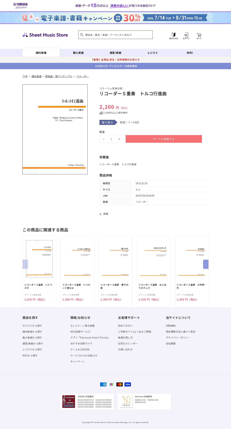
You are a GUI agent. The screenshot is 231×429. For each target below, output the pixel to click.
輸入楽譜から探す (32, 337)
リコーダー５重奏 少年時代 (190, 286)
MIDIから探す (30, 355)
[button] (115, 35)
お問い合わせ (125, 349)
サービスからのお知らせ (84, 355)
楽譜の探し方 (125, 337)
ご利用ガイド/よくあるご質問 (134, 331)
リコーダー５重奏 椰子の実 (114, 286)
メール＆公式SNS (80, 349)
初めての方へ (125, 325)
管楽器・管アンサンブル (58, 76)
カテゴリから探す (32, 325)
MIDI (190, 52)
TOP (25, 76)
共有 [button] (105, 213)
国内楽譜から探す (32, 331)
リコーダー (82, 76)
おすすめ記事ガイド (81, 343)
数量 (102, 132)
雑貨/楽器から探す (32, 343)
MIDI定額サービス (80, 331)
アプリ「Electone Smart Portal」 (90, 337)
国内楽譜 (41, 52)
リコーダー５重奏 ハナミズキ (38, 286)
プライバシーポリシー (178, 337)
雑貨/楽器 (115, 52)
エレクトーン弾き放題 (82, 325)
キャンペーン (77, 361)
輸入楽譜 (78, 52)
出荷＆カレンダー (128, 343)
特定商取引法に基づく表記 (180, 331)
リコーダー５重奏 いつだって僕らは (76, 286)
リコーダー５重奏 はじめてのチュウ (152, 286)
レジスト (152, 52)
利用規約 (171, 325)
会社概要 (171, 343)
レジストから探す (32, 349)
